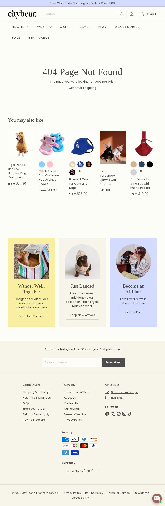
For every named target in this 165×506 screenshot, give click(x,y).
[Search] (122, 14)
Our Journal (72, 409)
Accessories (127, 27)
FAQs (26, 403)
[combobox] (84, 14)
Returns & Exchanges (37, 398)
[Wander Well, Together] (31, 261)
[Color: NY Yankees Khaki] (72, 164)
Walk (64, 27)
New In (19, 27)
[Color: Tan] (133, 164)
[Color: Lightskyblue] (42, 164)
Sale (16, 37)
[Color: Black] (149, 164)
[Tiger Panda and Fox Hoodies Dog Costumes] (21, 160)
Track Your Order (34, 409)
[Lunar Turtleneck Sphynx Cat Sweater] (113, 163)
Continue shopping (82, 88)
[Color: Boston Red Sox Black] (72, 172)
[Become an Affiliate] (133, 261)
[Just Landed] (82, 261)
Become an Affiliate (77, 392)
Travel (83, 27)
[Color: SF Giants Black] (88, 164)
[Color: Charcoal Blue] (141, 164)
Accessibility (80, 498)
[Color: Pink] (50, 164)
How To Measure (34, 420)
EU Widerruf (141, 493)
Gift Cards (39, 37)
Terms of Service (75, 414)
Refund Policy (94, 493)
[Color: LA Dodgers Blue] (80, 164)
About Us (70, 398)
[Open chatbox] (157, 498)
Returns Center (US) (36, 414)
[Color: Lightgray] (133, 172)
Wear (42, 27)
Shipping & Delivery (36, 392)
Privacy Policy (73, 420)
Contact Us (71, 403)
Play (102, 27)
